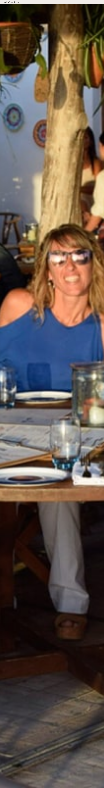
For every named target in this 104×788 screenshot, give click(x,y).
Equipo (72, 1)
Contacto (97, 1)
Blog (90, 1)
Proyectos (64, 1)
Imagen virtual (81, 1)
